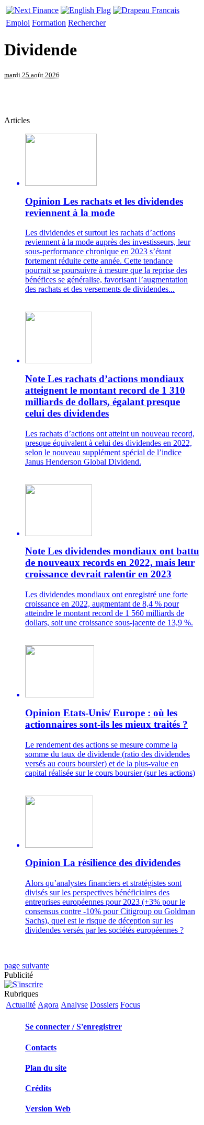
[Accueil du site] (32, 7)
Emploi (18, 22)
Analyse (74, 1004)
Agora (48, 1004)
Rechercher (87, 22)
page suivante (26, 965)
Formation (49, 22)
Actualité (21, 1004)
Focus (130, 1004)
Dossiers (104, 1004)
